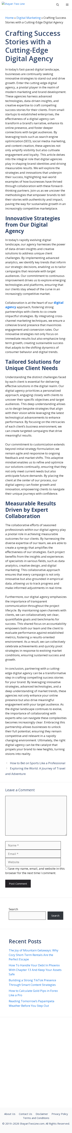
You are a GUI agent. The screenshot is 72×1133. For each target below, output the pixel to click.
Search (13, 909)
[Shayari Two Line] (13, 4)
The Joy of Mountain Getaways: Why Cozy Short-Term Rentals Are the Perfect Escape (33, 954)
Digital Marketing (28, 18)
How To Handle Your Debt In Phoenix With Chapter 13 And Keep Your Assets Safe (35, 969)
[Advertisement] (36, 1062)
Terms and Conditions (36, 1118)
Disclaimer (42, 1114)
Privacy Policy (60, 1114)
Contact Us (25, 1114)
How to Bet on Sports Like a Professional (37, 763)
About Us (9, 1114)
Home (9, 18)
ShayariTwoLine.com (32, 1123)
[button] (57, 4)
